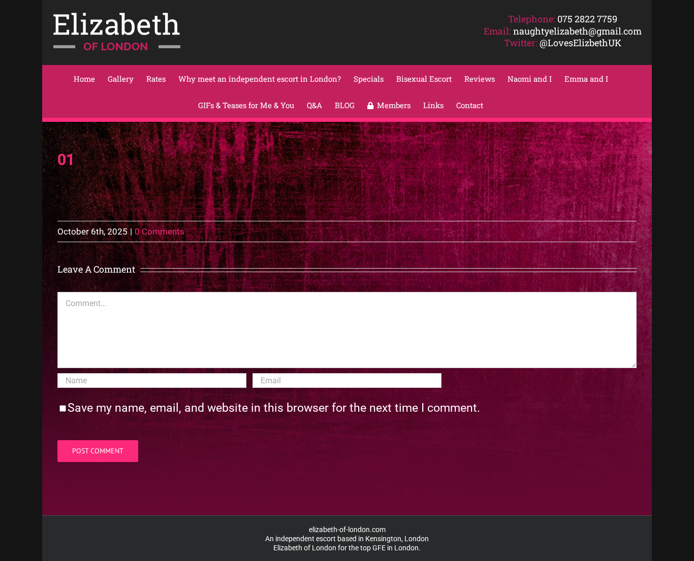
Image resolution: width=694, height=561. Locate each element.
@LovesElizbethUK (580, 43)
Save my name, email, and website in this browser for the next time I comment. (274, 408)
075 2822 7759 (587, 19)
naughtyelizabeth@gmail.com (577, 31)
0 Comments (159, 231)
